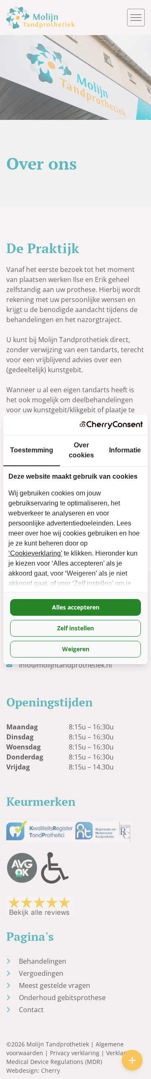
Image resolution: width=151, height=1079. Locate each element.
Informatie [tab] (125, 450)
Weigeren (75, 649)
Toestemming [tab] (31, 450)
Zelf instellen (75, 628)
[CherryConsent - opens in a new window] (111, 425)
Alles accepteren (75, 607)
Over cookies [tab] (81, 450)
